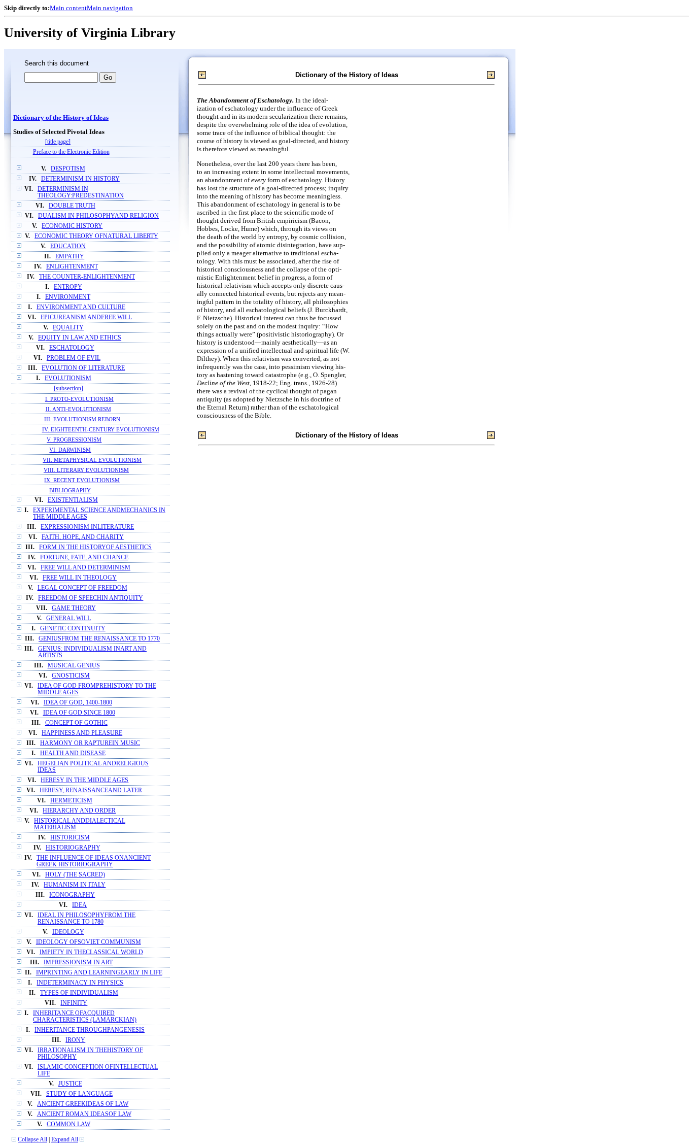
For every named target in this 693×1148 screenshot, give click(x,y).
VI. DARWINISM (70, 450)
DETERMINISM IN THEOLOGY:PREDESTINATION (81, 192)
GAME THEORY (74, 608)
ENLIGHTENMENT (72, 266)
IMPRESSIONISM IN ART (78, 962)
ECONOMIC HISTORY (72, 226)
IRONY (75, 1040)
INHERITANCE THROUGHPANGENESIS (89, 1030)
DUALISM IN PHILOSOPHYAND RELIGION (98, 216)
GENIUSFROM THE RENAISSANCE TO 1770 (99, 638)
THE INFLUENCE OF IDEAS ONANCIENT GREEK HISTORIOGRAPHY (94, 861)
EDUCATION (68, 246)
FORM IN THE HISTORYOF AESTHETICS (95, 547)
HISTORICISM (70, 837)
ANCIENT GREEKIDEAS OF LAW (82, 1104)
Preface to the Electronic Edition (71, 152)
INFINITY (73, 1003)
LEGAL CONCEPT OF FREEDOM (82, 588)
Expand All (64, 1139)
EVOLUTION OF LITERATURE (83, 368)
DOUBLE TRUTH (72, 205)
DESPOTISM (68, 168)
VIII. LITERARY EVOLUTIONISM (86, 470)
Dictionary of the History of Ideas (61, 117)
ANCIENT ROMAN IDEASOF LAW (84, 1114)
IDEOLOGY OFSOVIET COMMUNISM (88, 942)
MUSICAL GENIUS (74, 665)
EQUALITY (68, 327)
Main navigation (110, 8)
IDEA (79, 905)
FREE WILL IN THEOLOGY (80, 578)
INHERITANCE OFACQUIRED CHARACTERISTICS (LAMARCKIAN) (84, 1016)
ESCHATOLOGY (71, 348)
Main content (68, 8)
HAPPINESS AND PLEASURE (82, 733)
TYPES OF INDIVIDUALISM (79, 993)
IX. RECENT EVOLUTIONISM (82, 480)
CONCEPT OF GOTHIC (76, 723)
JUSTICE (70, 1084)
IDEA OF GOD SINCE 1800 (79, 713)
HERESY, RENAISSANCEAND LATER (91, 790)
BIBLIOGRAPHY (70, 490)
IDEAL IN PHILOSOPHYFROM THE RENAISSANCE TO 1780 (86, 918)
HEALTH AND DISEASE (73, 753)
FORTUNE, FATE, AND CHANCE (84, 557)
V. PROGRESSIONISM (74, 439)
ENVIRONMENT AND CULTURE (81, 307)
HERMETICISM (71, 800)
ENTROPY (68, 287)
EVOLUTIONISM (68, 378)
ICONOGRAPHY (72, 895)
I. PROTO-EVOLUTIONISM (79, 399)
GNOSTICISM (71, 675)
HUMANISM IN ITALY (75, 885)
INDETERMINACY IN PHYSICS (80, 983)
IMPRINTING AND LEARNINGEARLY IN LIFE (99, 972)
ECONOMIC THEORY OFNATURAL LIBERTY (96, 236)
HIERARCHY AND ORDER (79, 810)
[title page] (58, 142)
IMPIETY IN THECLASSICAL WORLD (91, 952)
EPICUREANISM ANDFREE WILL (86, 317)
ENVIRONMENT (67, 297)
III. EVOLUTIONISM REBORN (82, 419)
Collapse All (32, 1139)
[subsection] (68, 388)
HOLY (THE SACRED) (75, 874)
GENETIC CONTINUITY (73, 628)
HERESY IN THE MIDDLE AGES (84, 780)
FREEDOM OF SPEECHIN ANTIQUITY (90, 598)
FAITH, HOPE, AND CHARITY (83, 537)
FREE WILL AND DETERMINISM (85, 567)
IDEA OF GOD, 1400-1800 (78, 702)
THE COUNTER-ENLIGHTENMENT (87, 277)
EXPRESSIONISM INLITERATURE (87, 527)
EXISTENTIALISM (73, 500)
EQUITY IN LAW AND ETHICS (79, 337)
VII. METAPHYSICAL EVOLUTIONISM (92, 460)
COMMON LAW (68, 1124)
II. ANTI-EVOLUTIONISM (78, 409)
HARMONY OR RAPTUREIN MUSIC (90, 743)
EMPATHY (69, 256)
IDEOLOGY (68, 932)
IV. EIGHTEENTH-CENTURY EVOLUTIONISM (100, 429)
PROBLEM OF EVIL (73, 358)
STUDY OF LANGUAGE (79, 1094)
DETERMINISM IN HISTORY (80, 179)
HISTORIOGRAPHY (73, 848)
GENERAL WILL (68, 618)
